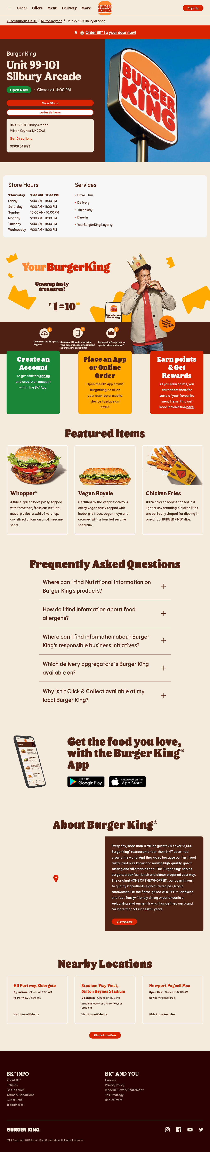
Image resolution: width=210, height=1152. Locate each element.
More (86, 8)
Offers (37, 8)
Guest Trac (14, 1100)
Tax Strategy (114, 1095)
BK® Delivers (113, 1100)
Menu (52, 8)
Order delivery (50, 112)
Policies (12, 1085)
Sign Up (193, 8)
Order (22, 8)
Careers (110, 1080)
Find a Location (105, 1035)
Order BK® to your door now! (111, 32)
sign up (44, 376)
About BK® (14, 1080)
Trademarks (15, 1104)
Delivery (69, 8)
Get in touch (16, 1090)
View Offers (50, 103)
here (190, 407)
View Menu (124, 921)
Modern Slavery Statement (124, 1090)
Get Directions (21, 138)
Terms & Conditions (20, 1095)
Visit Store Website (26, 1014)
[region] (56, 883)
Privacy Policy (114, 1085)
